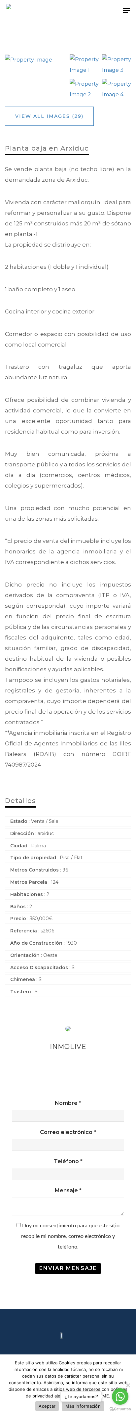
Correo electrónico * (68, 1132)
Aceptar (47, 1406)
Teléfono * (68, 1161)
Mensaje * (68, 1190)
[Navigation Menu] (126, 10)
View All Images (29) (49, 116)
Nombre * (68, 1103)
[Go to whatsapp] (120, 1396)
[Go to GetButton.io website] (120, 1409)
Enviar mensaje (68, 1268)
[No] (127, 1385)
